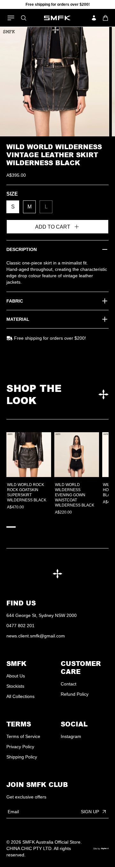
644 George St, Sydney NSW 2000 (41, 615)
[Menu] (10, 17)
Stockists (15, 686)
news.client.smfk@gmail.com (35, 635)
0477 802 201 (20, 625)
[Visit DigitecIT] (101, 848)
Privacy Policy (20, 746)
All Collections (20, 696)
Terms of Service (23, 736)
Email (13, 811)
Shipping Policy (21, 756)
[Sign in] (94, 18)
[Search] (23, 18)
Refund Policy (74, 694)
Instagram (71, 736)
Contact (68, 683)
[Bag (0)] (105, 18)
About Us (15, 675)
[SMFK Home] (57, 18)
